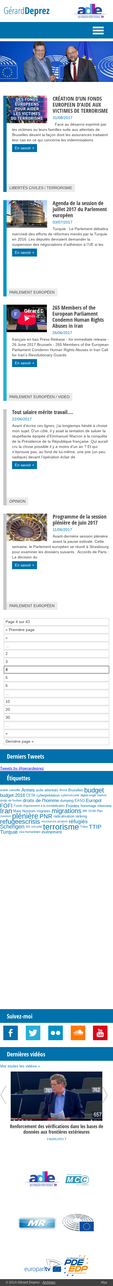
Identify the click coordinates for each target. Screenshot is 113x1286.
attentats (51, 790)
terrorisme (61, 826)
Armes (28, 790)
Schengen (12, 827)
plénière (25, 816)
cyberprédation (48, 795)
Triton (84, 826)
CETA (30, 795)
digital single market (93, 795)
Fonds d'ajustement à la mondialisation (39, 805)
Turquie (9, 832)
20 (7, 709)
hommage (88, 806)
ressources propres (54, 821)
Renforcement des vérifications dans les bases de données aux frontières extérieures (56, 1129)
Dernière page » (19, 741)
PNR (45, 816)
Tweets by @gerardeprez (22, 768)
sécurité (36, 826)
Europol (93, 800)
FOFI (6, 806)
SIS (28, 826)
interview (104, 806)
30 (7, 717)
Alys (104, 1282)
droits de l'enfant (11, 800)
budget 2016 (12, 795)
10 (7, 701)
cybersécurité (70, 795)
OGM (92, 811)
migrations (66, 810)
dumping (67, 800)
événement (52, 832)
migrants (43, 811)
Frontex (73, 805)
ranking (81, 816)
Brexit (63, 790)
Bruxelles (75, 790)
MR (85, 811)
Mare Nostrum (24, 811)
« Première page (20, 629)
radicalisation (63, 816)
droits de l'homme (41, 800)
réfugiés (78, 821)
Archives (49, 1282)
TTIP (95, 827)
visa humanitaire (30, 831)
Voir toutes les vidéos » (20, 1066)
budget (94, 790)
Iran (6, 811)
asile (39, 790)
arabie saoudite (10, 790)
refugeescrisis (20, 821)
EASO (80, 800)
